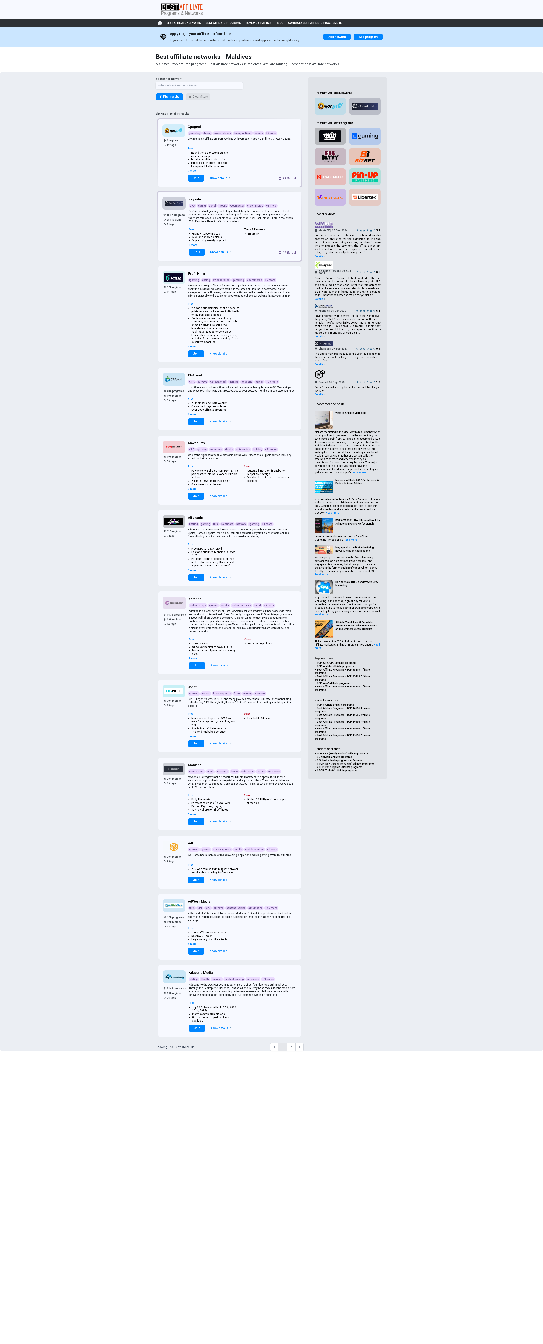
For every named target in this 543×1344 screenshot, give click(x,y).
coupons (246, 381)
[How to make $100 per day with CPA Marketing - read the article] (324, 587)
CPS (208, 908)
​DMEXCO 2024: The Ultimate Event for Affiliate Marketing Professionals (357, 522)
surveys (202, 381)
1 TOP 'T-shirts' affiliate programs (337, 770)
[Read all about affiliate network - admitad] (175, 603)
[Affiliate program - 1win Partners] (330, 136)
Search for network (169, 79)
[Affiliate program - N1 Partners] (330, 176)
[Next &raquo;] (299, 1047)
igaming (194, 280)
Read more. (359, 472)
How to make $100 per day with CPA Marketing (356, 583)
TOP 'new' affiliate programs (333, 683)
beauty (259, 133)
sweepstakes (222, 133)
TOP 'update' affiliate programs (335, 666)
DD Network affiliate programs (334, 756)
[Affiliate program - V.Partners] (330, 197)
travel (212, 205)
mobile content (254, 849)
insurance (216, 449)
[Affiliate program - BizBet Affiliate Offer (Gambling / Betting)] (365, 156)
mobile (223, 205)
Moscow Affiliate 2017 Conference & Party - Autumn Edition (357, 482)
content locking (236, 908)
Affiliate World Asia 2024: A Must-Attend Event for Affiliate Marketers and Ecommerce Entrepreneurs (356, 625)
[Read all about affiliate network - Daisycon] (348, 265)
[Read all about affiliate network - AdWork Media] (174, 905)
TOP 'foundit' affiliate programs (335, 704)
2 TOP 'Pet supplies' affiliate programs (339, 767)
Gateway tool (218, 381)
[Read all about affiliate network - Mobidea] (174, 769)
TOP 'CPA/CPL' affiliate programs (336, 662)
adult (210, 771)
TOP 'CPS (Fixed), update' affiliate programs (343, 753)
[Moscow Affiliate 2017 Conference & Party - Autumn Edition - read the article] (324, 487)
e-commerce (255, 205)
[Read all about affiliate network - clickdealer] (348, 306)
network (241, 524)
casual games (222, 849)
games (213, 605)
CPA (192, 205)
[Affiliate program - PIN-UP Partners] (365, 176)
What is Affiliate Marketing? (351, 412)
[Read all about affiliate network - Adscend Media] (175, 976)
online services (241, 605)
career (259, 381)
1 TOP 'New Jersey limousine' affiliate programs (345, 763)
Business (222, 771)
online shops (198, 605)
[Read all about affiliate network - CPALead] (174, 379)
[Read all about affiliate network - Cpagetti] (174, 130)
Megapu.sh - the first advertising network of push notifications (354, 549)
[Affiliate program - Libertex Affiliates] (365, 197)
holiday (257, 449)
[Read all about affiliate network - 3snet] (174, 691)
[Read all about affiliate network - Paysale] (174, 203)
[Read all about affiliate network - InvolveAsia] (348, 374)
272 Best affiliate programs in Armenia (339, 760)
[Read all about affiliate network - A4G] (174, 847)
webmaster (237, 205)
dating (207, 133)
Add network (337, 37)
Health (229, 449)
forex (237, 693)
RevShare (227, 524)
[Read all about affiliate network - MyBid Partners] (348, 225)
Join (196, 178)
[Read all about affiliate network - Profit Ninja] (174, 277)
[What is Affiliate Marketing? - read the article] (324, 420)
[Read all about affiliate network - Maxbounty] (174, 447)
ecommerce (254, 280)
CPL (199, 908)
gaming (234, 381)
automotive (243, 449)
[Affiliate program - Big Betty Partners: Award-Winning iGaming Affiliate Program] (330, 156)
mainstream (196, 771)
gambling (194, 133)
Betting (193, 524)
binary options (243, 133)
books (235, 771)
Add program (368, 37)
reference (247, 771)
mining (247, 693)
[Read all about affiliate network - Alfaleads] (174, 521)
